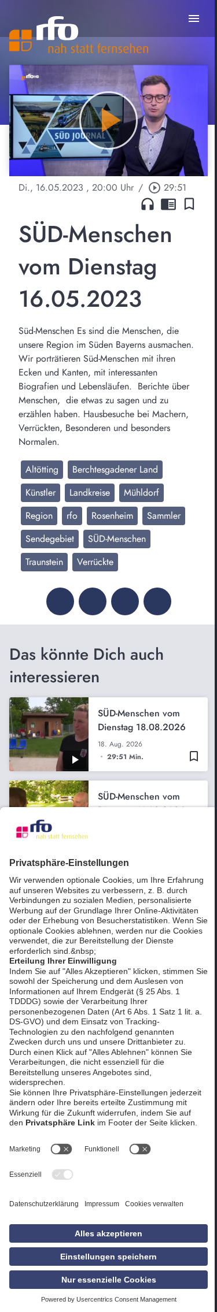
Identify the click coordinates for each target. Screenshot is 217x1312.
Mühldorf (141, 492)
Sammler (164, 515)
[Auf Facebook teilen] (60, 601)
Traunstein (44, 561)
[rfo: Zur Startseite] (78, 34)
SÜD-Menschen (117, 538)
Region (39, 515)
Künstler (40, 492)
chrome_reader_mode (168, 204)
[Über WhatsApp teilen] (125, 601)
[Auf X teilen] (92, 601)
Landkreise (89, 492)
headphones (147, 204)
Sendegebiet (49, 538)
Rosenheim (112, 515)
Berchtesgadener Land (115, 469)
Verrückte (95, 561)
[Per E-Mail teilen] (157, 601)
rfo (72, 515)
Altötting (41, 469)
